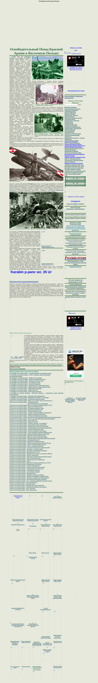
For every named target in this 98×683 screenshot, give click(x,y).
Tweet (75, 50)
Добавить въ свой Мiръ (76, 47)
